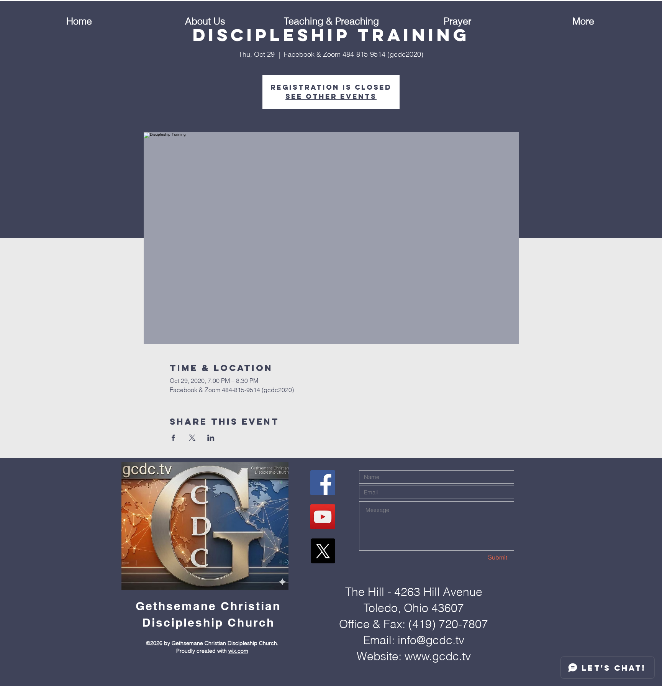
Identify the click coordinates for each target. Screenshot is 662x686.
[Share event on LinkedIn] (211, 438)
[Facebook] (322, 482)
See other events (331, 96)
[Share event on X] (192, 438)
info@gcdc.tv (431, 640)
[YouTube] (322, 516)
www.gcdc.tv (438, 656)
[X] (322, 550)
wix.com (238, 650)
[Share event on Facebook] (173, 438)
